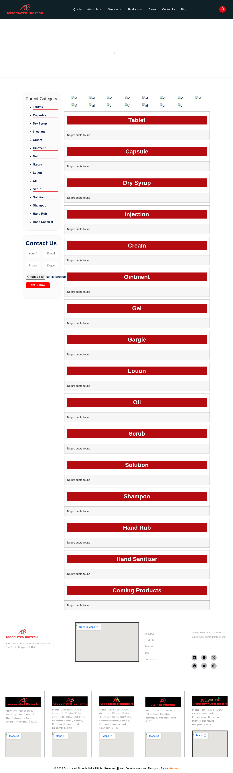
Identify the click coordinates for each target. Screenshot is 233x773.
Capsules (39, 115)
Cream (37, 139)
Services (113, 9)
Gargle (37, 164)
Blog (183, 9)
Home (108, 53)
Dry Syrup (40, 123)
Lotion (37, 172)
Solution (39, 197)
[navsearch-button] (222, 9)
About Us (92, 9)
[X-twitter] (214, 658)
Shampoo (39, 205)
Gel (35, 156)
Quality (77, 9)
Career (153, 9)
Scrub (37, 189)
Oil (35, 180)
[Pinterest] (194, 666)
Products (133, 9)
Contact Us (169, 9)
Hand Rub (40, 213)
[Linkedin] (194, 658)
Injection (39, 131)
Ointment (39, 148)
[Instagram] (214, 666)
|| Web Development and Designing (138, 768)
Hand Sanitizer (43, 221)
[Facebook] (204, 658)
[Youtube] (204, 666)
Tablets (38, 107)
